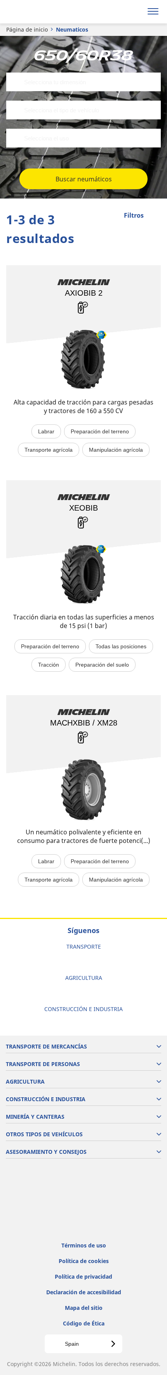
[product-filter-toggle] (155, 216)
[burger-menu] (153, 11)
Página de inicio (27, 29)
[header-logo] (36, 11)
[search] (134, 11)
